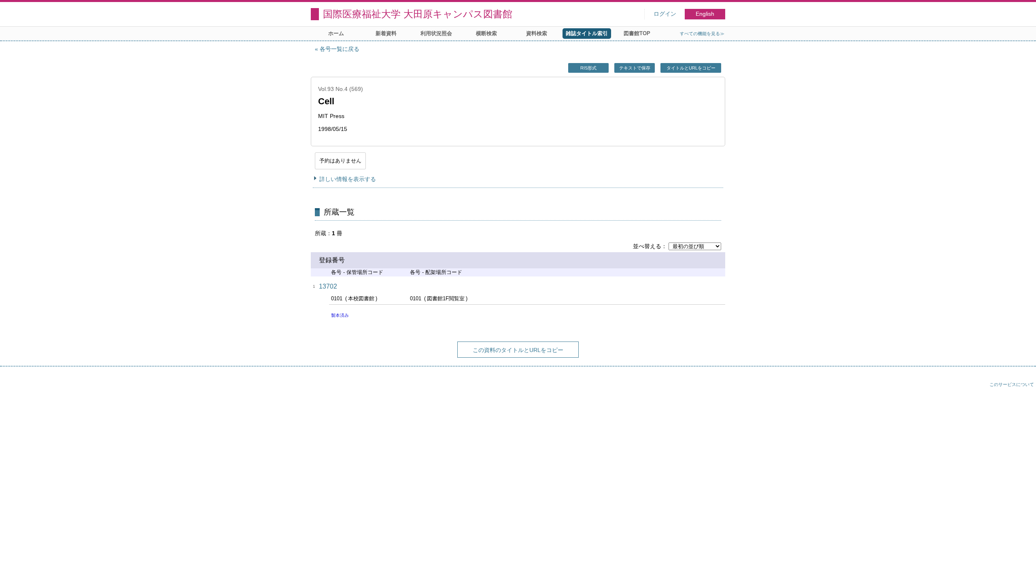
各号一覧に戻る (339, 49)
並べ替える (647, 246)
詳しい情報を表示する (347, 179)
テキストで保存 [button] (634, 67)
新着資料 (386, 33)
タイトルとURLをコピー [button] (691, 67)
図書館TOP (637, 33)
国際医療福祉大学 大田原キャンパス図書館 (417, 13)
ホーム (336, 33)
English (705, 14)
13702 (328, 286)
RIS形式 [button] (588, 67)
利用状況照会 (436, 33)
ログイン (665, 14)
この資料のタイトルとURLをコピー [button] (518, 350)
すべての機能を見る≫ (702, 33)
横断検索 (486, 33)
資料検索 (536, 33)
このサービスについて (1011, 384)
